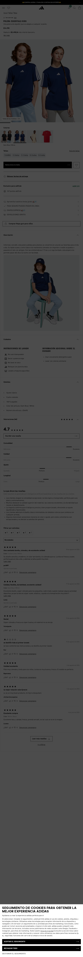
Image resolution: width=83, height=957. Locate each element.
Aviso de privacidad (47, 931)
